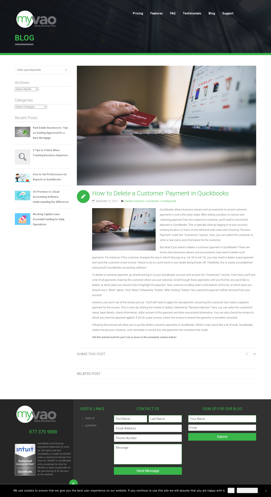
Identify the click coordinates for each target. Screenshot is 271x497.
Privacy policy (247, 490)
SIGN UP (90, 418)
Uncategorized (168, 201)
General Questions (135, 201)
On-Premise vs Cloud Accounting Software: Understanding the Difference (51, 196)
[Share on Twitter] (254, 354)
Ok (231, 490)
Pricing (138, 13)
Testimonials (192, 13)
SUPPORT (91, 425)
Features (156, 13)
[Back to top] (73, 483)
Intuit (40, 460)
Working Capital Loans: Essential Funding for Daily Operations (48, 219)
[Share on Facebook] (247, 354)
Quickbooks (152, 201)
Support (228, 13)
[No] (266, 491)
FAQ (173, 13)
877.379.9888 (43, 431)
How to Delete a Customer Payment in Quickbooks (160, 193)
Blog (212, 13)
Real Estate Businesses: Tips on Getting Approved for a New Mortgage (50, 132)
